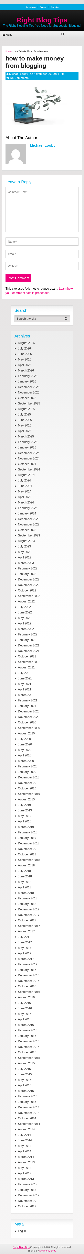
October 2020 (27, 722)
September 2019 (29, 794)
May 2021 (24, 684)
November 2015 (28, 1046)
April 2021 (24, 689)
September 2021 (29, 662)
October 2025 (27, 398)
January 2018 (27, 904)
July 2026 (24, 348)
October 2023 (27, 530)
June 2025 (25, 420)
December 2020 (28, 711)
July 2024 (24, 480)
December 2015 (28, 1041)
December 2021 (28, 645)
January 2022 (27, 640)
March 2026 (26, 370)
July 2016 (24, 1003)
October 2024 (27, 464)
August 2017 (26, 931)
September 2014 (29, 1123)
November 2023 (28, 524)
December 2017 (28, 909)
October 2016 (27, 986)
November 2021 (28, 651)
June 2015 (25, 1074)
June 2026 (25, 354)
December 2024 (28, 453)
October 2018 (27, 854)
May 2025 (24, 425)
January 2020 (27, 772)
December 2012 (28, 1195)
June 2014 (25, 1140)
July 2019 (24, 805)
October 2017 (27, 920)
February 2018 (27, 898)
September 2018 (29, 860)
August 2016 (26, 997)
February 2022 (27, 634)
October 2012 (27, 1206)
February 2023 (27, 568)
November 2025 (28, 392)
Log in (22, 1231)
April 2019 (24, 821)
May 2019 (24, 816)
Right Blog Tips (42, 20)
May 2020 (24, 750)
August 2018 (26, 865)
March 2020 (26, 761)
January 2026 (27, 381)
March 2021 (26, 695)
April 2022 (24, 623)
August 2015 (26, 1063)
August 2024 (26, 475)
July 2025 (24, 414)
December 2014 (28, 1107)
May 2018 (24, 882)
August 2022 (26, 601)
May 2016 (24, 1014)
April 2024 (24, 497)
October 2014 (27, 1118)
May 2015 (24, 1079)
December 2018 (28, 843)
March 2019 (26, 827)
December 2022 (28, 579)
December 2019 (28, 777)
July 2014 (24, 1134)
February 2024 (27, 508)
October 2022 (27, 590)
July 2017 (24, 937)
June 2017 (25, 942)
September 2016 (29, 992)
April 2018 (24, 887)
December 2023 (28, 519)
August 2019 (26, 799)
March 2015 (26, 1090)
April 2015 (24, 1085)
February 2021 (27, 700)
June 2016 (25, 1008)
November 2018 (28, 849)
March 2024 (26, 502)
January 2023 (27, 574)
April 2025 (24, 431)
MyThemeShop (47, 1250)
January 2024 (27, 513)
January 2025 (27, 447)
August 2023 (26, 541)
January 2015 (27, 1101)
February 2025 (27, 442)
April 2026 (24, 365)
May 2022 (24, 618)
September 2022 (29, 596)
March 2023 (26, 563)
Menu (9, 34)
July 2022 (24, 607)
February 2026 (27, 376)
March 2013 (26, 1178)
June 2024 (25, 486)
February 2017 (27, 964)
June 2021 (25, 678)
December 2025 (28, 387)
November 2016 (28, 981)
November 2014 (28, 1112)
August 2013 (26, 1162)
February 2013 (27, 1184)
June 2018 (25, 876)
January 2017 (27, 970)
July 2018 (24, 871)
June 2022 (25, 612)
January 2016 (27, 1035)
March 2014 (26, 1156)
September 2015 (29, 1057)
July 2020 (24, 739)
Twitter (43, 7)
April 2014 (24, 1151)
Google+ (55, 7)
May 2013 (24, 1167)
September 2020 (29, 728)
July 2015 (24, 1068)
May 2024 (24, 491)
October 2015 (27, 1052)
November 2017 (28, 915)
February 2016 (27, 1030)
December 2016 (28, 975)
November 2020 (28, 717)
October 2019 (27, 788)
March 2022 (26, 629)
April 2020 (24, 755)
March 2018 (26, 893)
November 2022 (28, 585)
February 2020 (27, 766)
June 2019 (25, 810)
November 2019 (28, 783)
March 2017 (26, 959)
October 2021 (27, 656)
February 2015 (27, 1096)
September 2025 (29, 403)
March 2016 (26, 1024)
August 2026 (26, 343)
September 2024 (29, 469)
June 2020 (25, 744)
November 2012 (28, 1200)
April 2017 (24, 953)
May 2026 (24, 359)
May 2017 (24, 948)
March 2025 (26, 436)
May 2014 (24, 1145)
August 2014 (26, 1129)
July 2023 (24, 546)
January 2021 (27, 706)
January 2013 (27, 1189)
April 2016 (24, 1019)
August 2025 (26, 409)
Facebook (31, 7)
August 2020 (26, 733)
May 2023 (24, 552)
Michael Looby (18, 73)
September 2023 (29, 535)
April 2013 (24, 1173)
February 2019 (27, 832)
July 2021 (24, 673)
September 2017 (29, 926)
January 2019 (27, 838)
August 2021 (26, 667)
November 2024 (28, 458)
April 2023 (24, 557)
